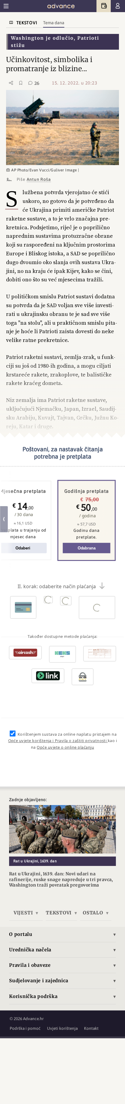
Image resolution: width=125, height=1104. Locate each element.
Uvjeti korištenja (62, 1028)
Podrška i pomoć (25, 1028)
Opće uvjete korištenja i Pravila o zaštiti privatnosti (58, 741)
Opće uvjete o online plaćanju (65, 747)
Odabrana (87, 548)
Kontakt (91, 1028)
